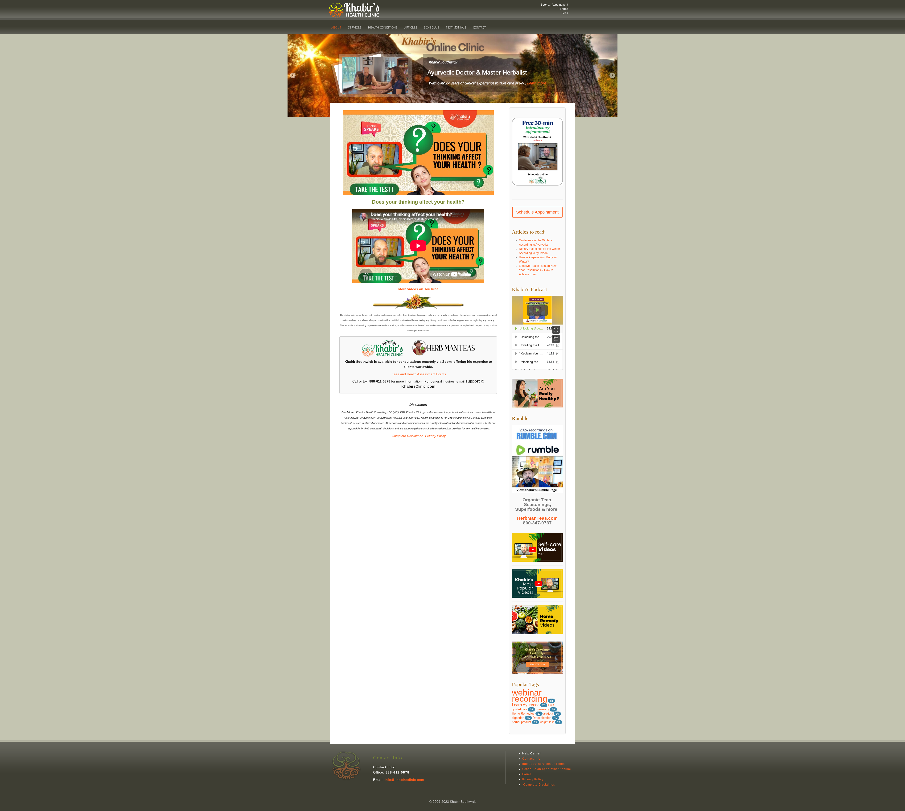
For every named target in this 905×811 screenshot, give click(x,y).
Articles (410, 27)
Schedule (431, 27)
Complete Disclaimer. (407, 436)
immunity (542, 709)
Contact (479, 27)
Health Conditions (383, 27)
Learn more (536, 83)
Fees (565, 13)
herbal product (521, 722)
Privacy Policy (435, 436)
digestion (518, 718)
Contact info (531, 758)
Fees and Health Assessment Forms (419, 374)
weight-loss (547, 722)
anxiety (548, 713)
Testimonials (456, 27)
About (336, 27)
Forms (564, 9)
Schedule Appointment (537, 212)
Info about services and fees (543, 764)
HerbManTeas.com (537, 518)
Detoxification (542, 718)
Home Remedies (523, 713)
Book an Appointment (554, 4)
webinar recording (529, 696)
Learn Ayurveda (525, 705)
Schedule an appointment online (546, 769)
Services (354, 27)
